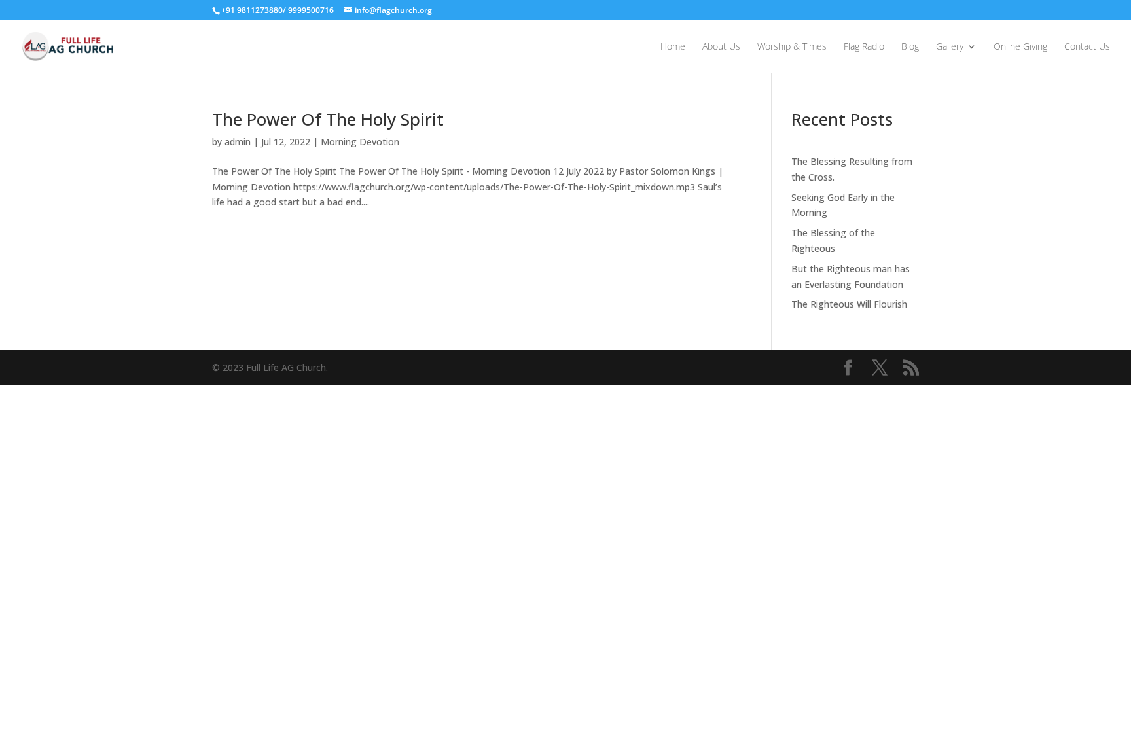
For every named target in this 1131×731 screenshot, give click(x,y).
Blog (910, 47)
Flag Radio (864, 47)
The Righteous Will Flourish (849, 304)
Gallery (949, 47)
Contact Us (1087, 47)
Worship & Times (792, 47)
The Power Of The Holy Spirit (328, 119)
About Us (721, 47)
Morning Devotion (360, 141)
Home (672, 47)
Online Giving (1020, 47)
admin (237, 141)
